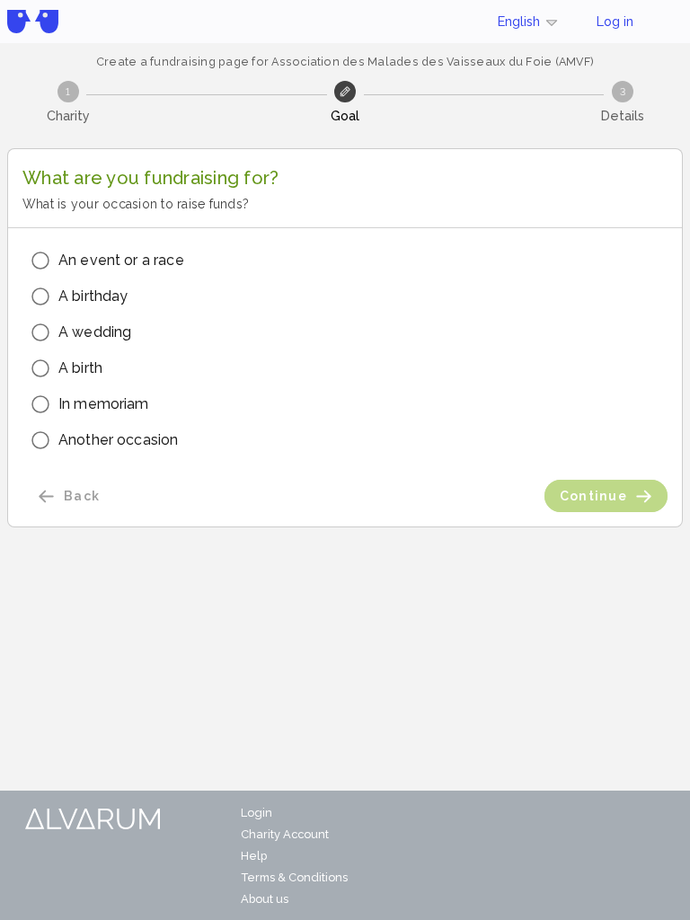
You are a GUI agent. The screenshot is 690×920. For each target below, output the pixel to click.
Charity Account (285, 834)
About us (264, 899)
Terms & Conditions (294, 877)
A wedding (94, 332)
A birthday (93, 296)
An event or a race (121, 260)
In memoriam (103, 403)
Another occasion (118, 439)
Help (254, 855)
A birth (80, 367)
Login (256, 812)
